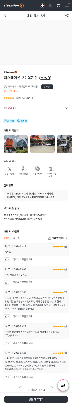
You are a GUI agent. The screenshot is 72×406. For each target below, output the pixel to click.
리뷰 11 (29, 97)
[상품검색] (51, 5)
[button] (36, 108)
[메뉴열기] (67, 5)
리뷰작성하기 (58, 238)
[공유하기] (67, 16)
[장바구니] (59, 5)
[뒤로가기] (5, 16)
